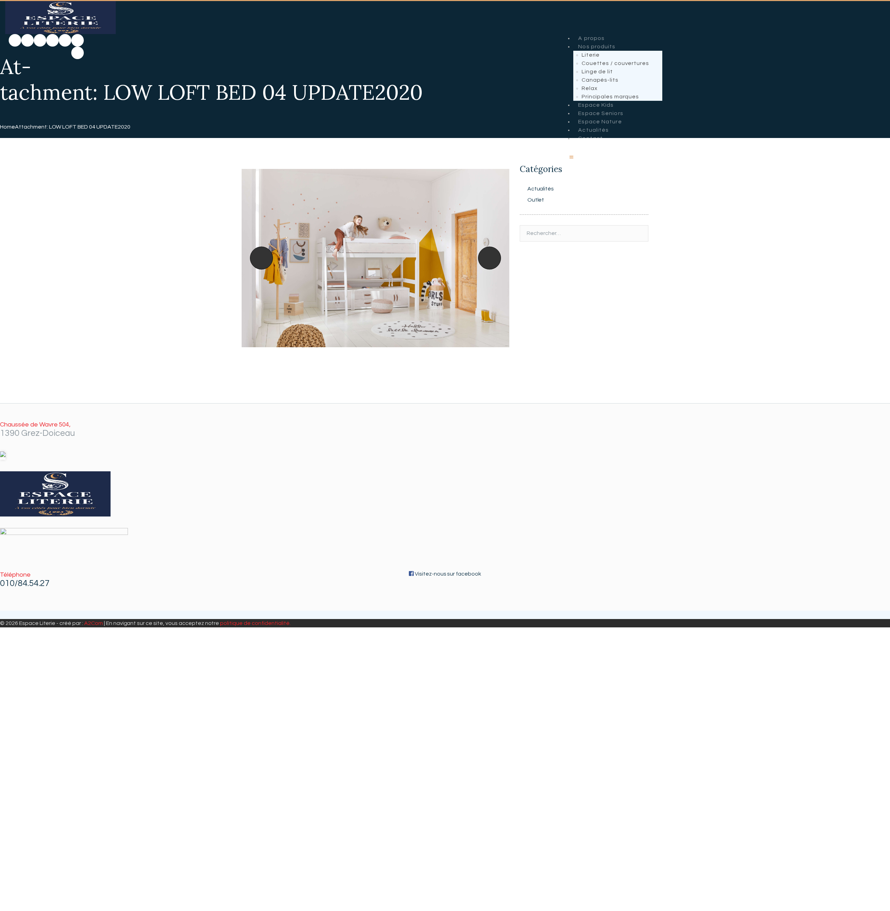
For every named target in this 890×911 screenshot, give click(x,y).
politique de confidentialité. (255, 623)
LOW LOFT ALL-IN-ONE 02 (259, 258)
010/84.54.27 (25, 583)
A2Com (93, 623)
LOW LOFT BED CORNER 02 (498, 258)
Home (7, 127)
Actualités (540, 189)
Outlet (535, 200)
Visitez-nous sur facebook (447, 574)
